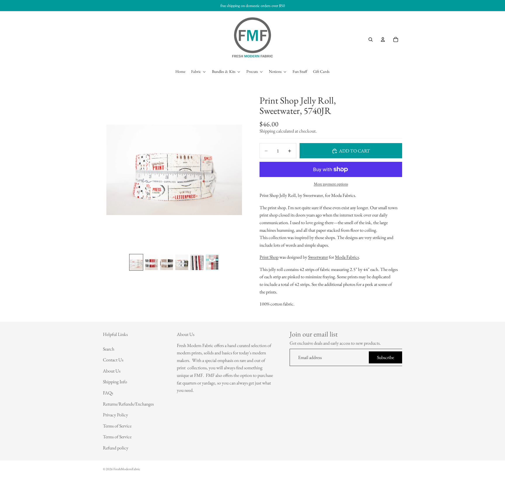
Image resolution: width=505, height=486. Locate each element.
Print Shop (269, 257)
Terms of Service (117, 426)
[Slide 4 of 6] (181, 262)
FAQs (108, 393)
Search (108, 349)
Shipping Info (115, 382)
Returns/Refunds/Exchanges (128, 404)
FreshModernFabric (126, 469)
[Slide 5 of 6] (197, 262)
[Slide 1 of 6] (136, 262)
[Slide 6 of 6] (212, 262)
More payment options (331, 183)
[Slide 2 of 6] (151, 262)
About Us (111, 371)
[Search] (370, 39)
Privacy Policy (115, 415)
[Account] (382, 39)
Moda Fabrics (347, 257)
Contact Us (113, 360)
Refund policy (115, 448)
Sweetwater (318, 257)
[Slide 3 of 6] (166, 262)
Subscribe (385, 357)
